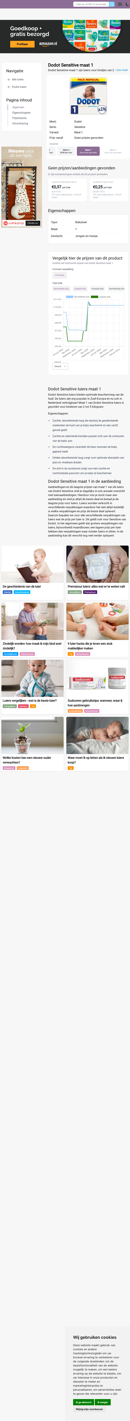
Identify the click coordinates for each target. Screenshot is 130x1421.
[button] (124, 4)
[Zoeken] (112, 4)
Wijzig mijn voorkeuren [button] (89, 1409)
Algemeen (18, 107)
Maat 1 (78, 132)
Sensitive (79, 127)
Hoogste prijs (97, 289)
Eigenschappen (21, 112)
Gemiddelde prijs (61, 289)
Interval (57, 362)
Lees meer (122, 70)
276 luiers (59, 275)
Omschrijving (20, 123)
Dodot (78, 121)
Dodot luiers (19, 86)
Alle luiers (18, 79)
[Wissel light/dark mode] (127, 4)
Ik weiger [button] (103, 1402)
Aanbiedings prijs (117, 289)
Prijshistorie (19, 118)
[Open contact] (120, 4)
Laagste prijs (80, 289)
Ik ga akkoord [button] (83, 1402)
